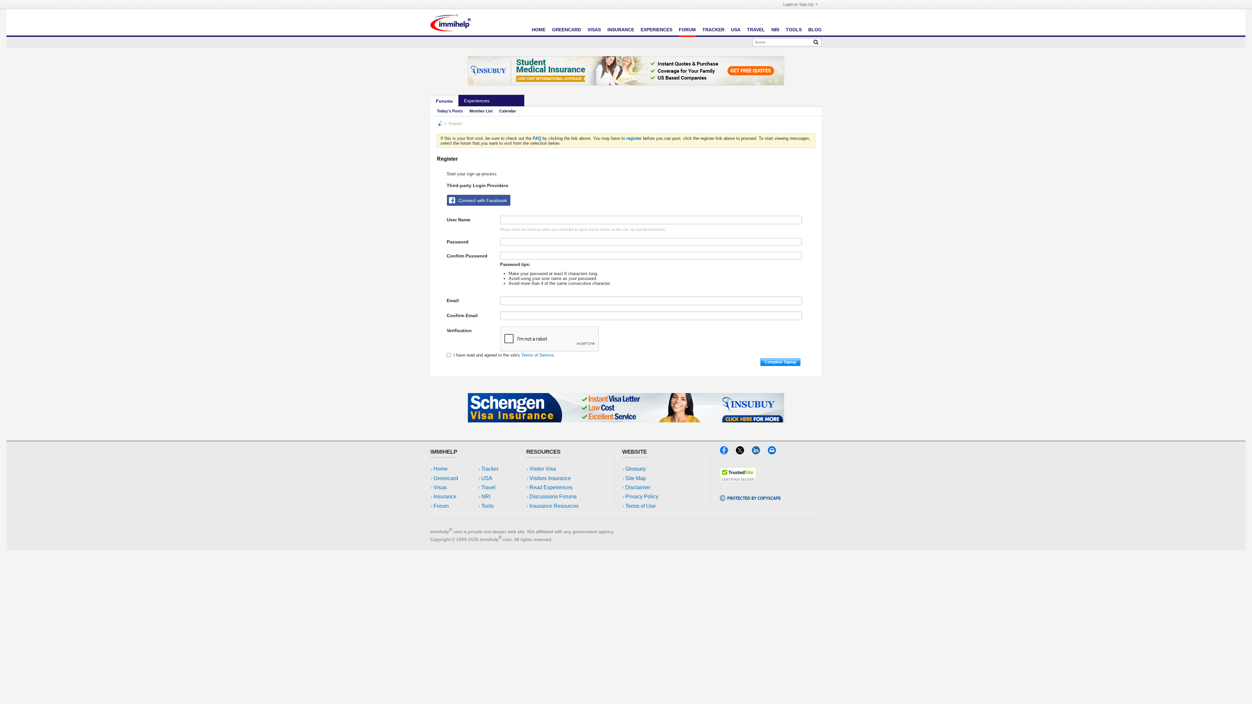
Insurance (620, 29)
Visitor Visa (542, 469)
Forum (687, 29)
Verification (459, 330)
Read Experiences (551, 487)
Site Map (635, 478)
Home (538, 29)
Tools (794, 29)
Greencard (566, 29)
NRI (775, 29)
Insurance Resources (554, 506)
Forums (444, 101)
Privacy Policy (641, 496)
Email (453, 300)
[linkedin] (760, 452)
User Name (458, 219)
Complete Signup (780, 362)
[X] (744, 452)
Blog (815, 29)
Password (458, 241)
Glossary (635, 469)
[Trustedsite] (738, 480)
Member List (481, 111)
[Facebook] (728, 452)
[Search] (816, 42)
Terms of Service (537, 355)
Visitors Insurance (550, 478)
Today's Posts (450, 111)
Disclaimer (637, 487)
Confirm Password (467, 255)
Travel (756, 29)
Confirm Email (462, 315)
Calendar (507, 111)
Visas (594, 29)
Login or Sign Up (798, 4)
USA (735, 29)
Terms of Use (640, 506)
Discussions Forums (553, 496)
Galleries (509, 100)
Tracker (713, 29)
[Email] (775, 452)
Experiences (656, 29)
